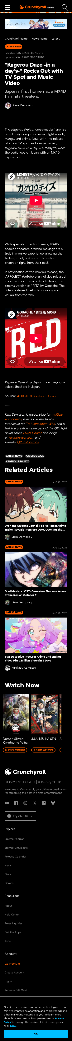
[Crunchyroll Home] (25, 774)
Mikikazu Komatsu (24, 668)
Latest (56, 39)
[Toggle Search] (65, 7)
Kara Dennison (23, 105)
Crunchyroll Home (16, 39)
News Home (40, 39)
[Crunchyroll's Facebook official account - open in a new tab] (16, 803)
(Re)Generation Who (40, 423)
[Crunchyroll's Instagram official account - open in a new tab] (25, 803)
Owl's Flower (32, 433)
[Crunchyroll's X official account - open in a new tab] (34, 803)
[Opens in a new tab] (36, 24)
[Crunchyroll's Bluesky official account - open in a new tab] (53, 803)
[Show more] (7, 8)
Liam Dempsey (22, 537)
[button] (20, 816)
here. (13, 1026)
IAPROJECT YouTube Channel (37, 396)
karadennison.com (21, 437)
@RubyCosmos (28, 442)
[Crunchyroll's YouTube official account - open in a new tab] (7, 803)
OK (36, 1034)
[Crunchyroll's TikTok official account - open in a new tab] (43, 803)
